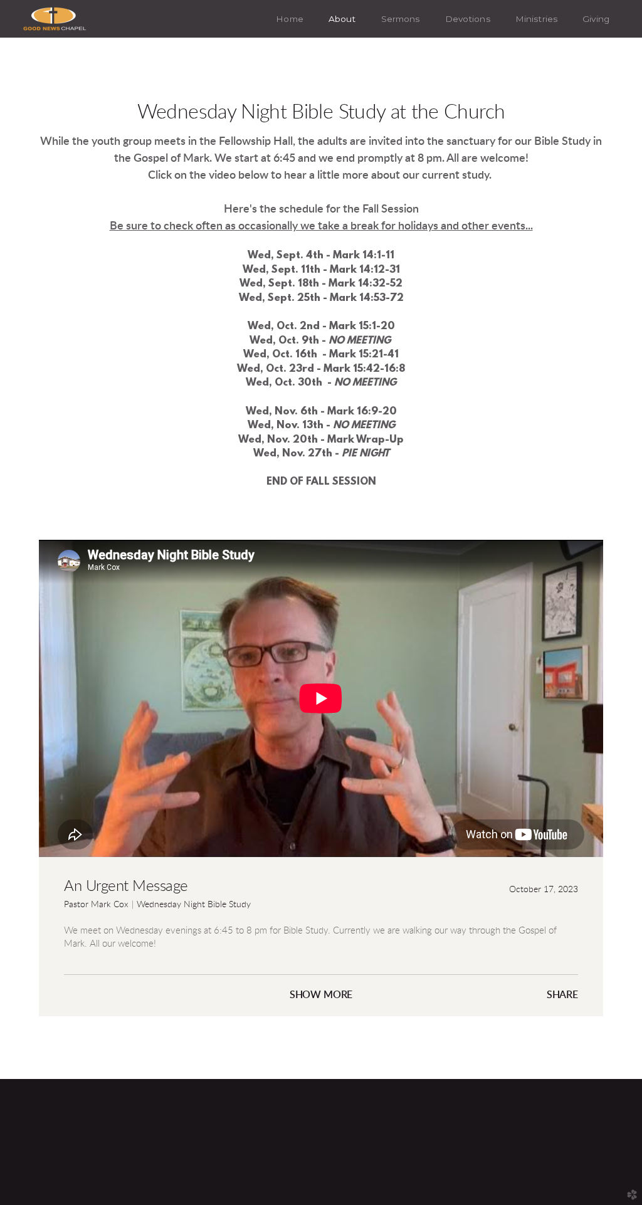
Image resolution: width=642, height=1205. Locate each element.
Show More (321, 995)
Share (562, 995)
